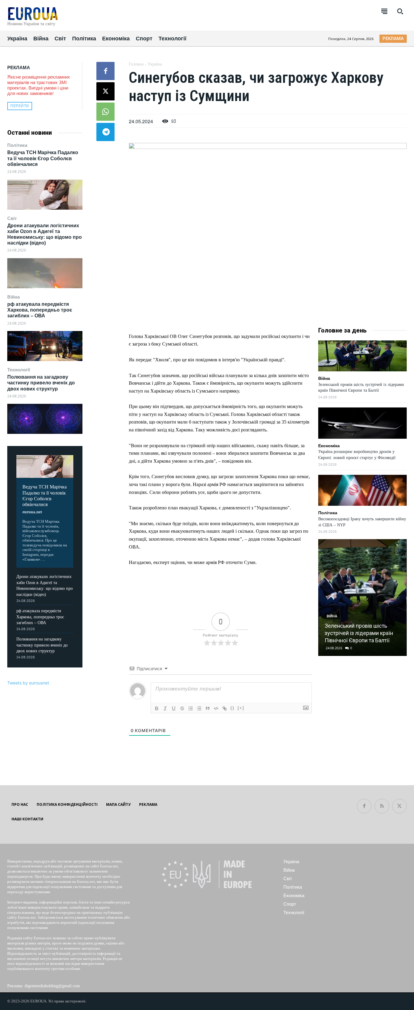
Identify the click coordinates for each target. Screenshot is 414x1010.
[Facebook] (105, 71)
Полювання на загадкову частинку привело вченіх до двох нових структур (41, 382)
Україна (155, 64)
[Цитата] (207, 708)
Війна (13, 296)
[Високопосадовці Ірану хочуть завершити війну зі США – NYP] (362, 490)
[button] (400, 11)
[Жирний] (156, 708)
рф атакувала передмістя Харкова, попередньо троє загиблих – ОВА (39, 310)
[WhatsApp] (105, 112)
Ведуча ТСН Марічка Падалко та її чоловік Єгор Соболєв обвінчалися (42, 158)
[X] (105, 91)
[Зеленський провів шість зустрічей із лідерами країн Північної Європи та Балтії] (362, 355)
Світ (12, 218)
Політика (17, 145)
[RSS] (382, 806)
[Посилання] (224, 708)
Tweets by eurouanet (28, 682)
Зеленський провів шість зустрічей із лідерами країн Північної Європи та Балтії (359, 633)
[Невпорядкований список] (199, 708)
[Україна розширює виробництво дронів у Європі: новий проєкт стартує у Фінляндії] (362, 422)
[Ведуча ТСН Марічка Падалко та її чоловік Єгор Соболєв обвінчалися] (44, 195)
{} (232, 708)
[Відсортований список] (190, 708)
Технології (18, 369)
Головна (136, 64)
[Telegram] (105, 132)
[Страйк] (182, 708)
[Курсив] (165, 708)
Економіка (329, 445)
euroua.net (32, 512)
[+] (241, 708)
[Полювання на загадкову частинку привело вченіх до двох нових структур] (44, 419)
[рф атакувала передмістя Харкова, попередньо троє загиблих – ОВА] (44, 346)
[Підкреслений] (173, 708)
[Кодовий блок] (216, 708)
